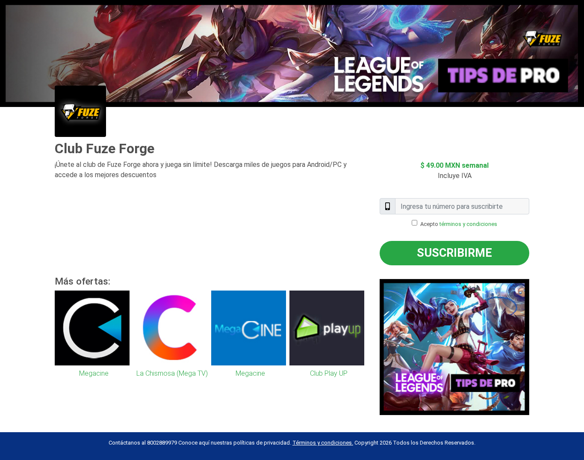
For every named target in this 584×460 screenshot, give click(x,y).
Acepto (458, 224)
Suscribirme (454, 253)
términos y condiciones (468, 224)
